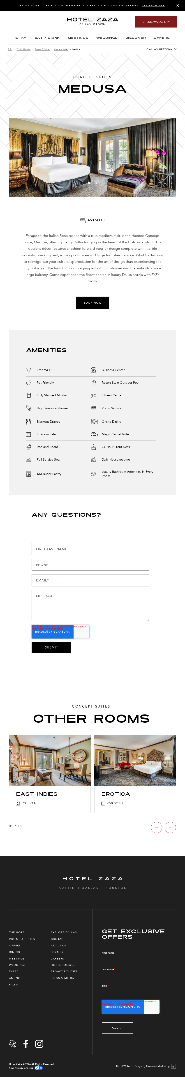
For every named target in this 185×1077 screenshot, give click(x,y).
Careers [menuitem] (57, 958)
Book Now (92, 302)
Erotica (115, 794)
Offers (162, 38)
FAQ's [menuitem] (13, 984)
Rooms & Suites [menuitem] (22, 939)
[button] (89, 183)
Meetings (78, 38)
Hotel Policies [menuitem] (63, 965)
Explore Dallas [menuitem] (64, 932)
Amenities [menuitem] (17, 978)
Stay (21, 38)
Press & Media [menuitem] (62, 978)
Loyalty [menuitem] (57, 952)
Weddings (107, 38)
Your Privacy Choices (21, 1067)
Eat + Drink (47, 38)
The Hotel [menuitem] (17, 932)
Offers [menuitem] (15, 945)
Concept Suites (61, 49)
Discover (135, 38)
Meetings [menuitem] (17, 958)
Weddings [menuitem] (17, 965)
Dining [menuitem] (14, 952)
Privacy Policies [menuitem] (64, 971)
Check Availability (156, 22)
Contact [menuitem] (58, 939)
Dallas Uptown (23, 49)
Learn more (153, 5)
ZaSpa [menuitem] (13, 971)
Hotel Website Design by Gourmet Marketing (143, 1066)
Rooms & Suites (42, 49)
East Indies (37, 794)
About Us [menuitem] (58, 945)
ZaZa (10, 49)
